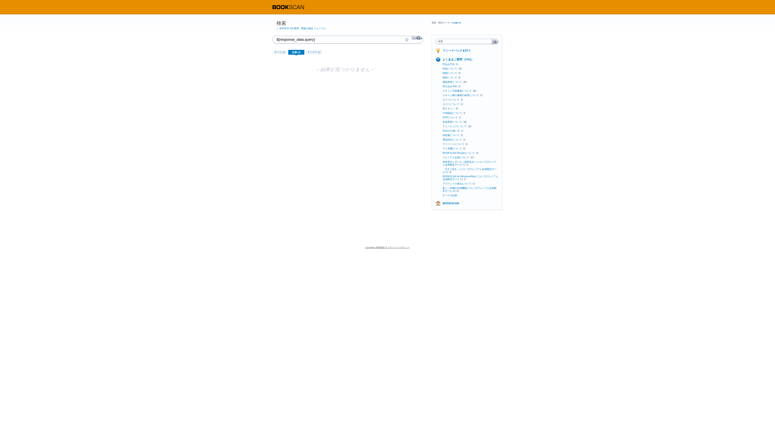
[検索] (417, 37)
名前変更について (452, 122)
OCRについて (450, 117)
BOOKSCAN (451, 203)
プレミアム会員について (456, 157)
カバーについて (451, 104)
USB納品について (452, 113)
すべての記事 (450, 195)
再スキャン (449, 108)
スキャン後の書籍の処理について (461, 95)
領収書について (451, 135)
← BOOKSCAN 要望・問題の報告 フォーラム (301, 28)
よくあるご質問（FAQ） (458, 59)
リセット (407, 40)
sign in (457, 22)
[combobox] (465, 41)
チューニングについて (455, 126)
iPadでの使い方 (451, 130)
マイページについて (453, 144)
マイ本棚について (452, 148)
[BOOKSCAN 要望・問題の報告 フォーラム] (288, 7)
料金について (450, 68)
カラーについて (451, 99)
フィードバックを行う (457, 50)
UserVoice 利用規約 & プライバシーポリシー (387, 247)
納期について (450, 73)
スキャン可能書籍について (457, 90)
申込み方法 (449, 64)
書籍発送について (452, 82)
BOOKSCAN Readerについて (459, 153)
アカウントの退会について (457, 183)
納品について (450, 77)
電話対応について (452, 139)
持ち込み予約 (450, 86)
